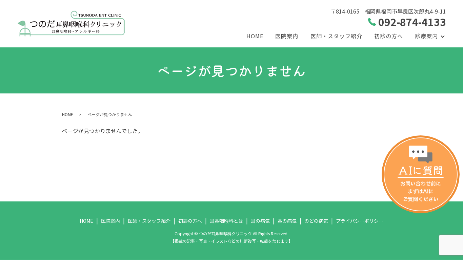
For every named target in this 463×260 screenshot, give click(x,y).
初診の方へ (388, 36)
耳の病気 (260, 220)
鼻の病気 (287, 220)
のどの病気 (316, 220)
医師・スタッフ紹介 (336, 36)
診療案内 (426, 36)
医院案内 (286, 36)
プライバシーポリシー (359, 220)
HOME (254, 36)
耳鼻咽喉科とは (226, 220)
